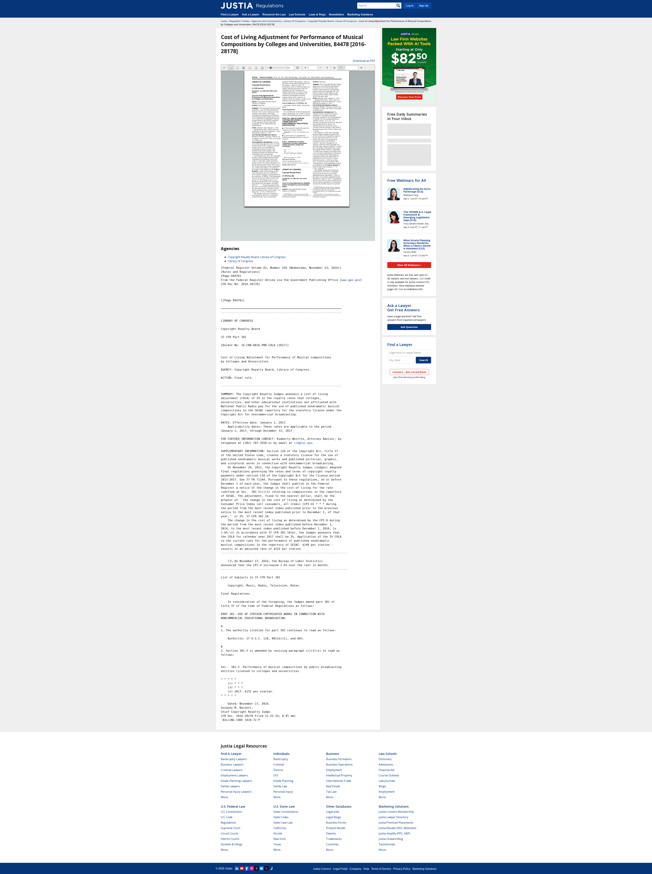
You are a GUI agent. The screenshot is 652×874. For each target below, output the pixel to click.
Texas (277, 844)
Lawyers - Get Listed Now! (409, 372)
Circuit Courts (229, 833)
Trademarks (334, 839)
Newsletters (336, 14)
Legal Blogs (333, 817)
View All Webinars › (409, 265)
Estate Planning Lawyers (236, 781)
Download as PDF (364, 61)
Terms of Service (381, 868)
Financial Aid (386, 770)
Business (332, 754)
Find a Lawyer (230, 14)
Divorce (278, 770)
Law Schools (297, 14)
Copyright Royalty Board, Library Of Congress (332, 21)
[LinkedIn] (237, 868)
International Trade (338, 781)
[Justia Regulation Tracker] (237, 6)
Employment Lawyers (234, 775)
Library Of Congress (294, 21)
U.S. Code (226, 817)
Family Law (280, 786)
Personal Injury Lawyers (236, 792)
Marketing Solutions (360, 14)
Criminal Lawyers (231, 770)
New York (279, 839)
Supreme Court (230, 828)
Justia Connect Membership (396, 812)
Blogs (382, 786)
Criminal (278, 764)
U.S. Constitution (231, 812)
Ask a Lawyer (251, 14)
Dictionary (385, 759)
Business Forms (336, 822)
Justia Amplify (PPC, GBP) (394, 833)
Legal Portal (340, 868)
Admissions (386, 764)
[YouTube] (242, 868)
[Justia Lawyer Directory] (271, 868)
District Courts (230, 839)
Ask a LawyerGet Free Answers (403, 307)
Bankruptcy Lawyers (234, 759)
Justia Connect (322, 868)
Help (366, 868)
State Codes (280, 817)
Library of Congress (240, 261)
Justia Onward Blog (391, 839)
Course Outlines (389, 775)
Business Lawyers (232, 764)
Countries (332, 844)
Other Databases (338, 806)
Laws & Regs (317, 14)
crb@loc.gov (303, 443)
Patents (331, 833)
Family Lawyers (230, 786)
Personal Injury (283, 792)
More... (225, 797)
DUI (275, 775)
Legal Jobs (332, 812)
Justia (224, 21)
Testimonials (387, 844)
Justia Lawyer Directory (393, 817)
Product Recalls (335, 828)
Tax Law (331, 792)
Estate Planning (283, 781)
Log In (409, 5)
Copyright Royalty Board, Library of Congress (257, 257)
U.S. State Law (284, 806)
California (279, 828)
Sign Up (423, 5)
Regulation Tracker (239, 21)
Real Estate (333, 786)
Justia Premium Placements (396, 822)
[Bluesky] (261, 868)
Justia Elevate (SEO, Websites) (397, 828)
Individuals (281, 754)
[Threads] (257, 868)
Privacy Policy (401, 868)
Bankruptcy (280, 759)
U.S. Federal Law (233, 806)
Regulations (228, 822)
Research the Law (274, 14)
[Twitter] (266, 868)
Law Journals (387, 781)
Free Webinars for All (406, 180)
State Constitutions (285, 812)
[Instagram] (252, 868)
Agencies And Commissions (267, 21)
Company (355, 868)
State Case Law (283, 822)
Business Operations (339, 764)
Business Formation (338, 759)
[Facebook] (247, 868)
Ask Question (409, 327)
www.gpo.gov (350, 280)
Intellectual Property (339, 775)
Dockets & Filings (231, 844)
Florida (277, 833)
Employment (334, 770)
